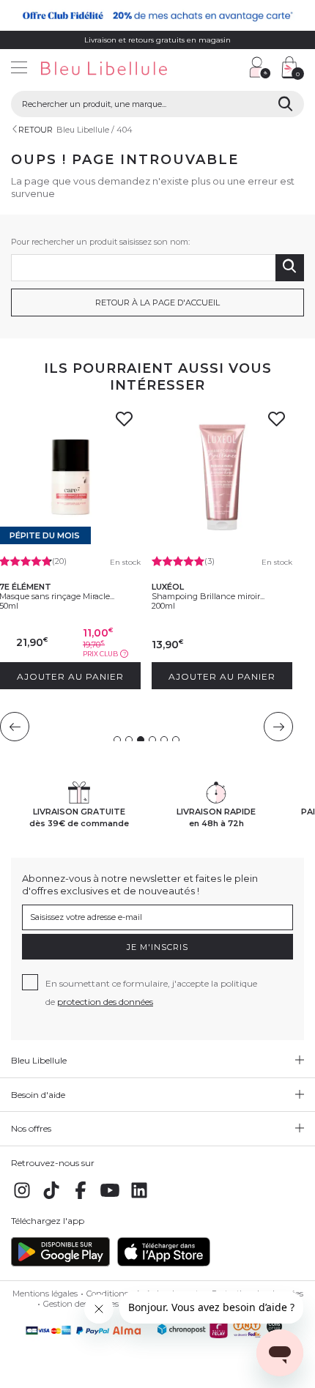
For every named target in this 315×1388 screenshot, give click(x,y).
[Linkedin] (139, 1198)
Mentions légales (45, 1293)
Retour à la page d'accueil (157, 302)
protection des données (105, 1001)
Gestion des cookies (81, 1304)
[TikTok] (51, 1198)
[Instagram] (22, 1198)
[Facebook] (81, 1198)
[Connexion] (260, 67)
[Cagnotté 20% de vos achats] (157, 15)
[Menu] (19, 69)
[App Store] (163, 1263)
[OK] (289, 267)
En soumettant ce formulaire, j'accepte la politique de (151, 992)
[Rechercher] (285, 104)
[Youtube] (110, 1198)
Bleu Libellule (82, 130)
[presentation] (14, 726)
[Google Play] (60, 1263)
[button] (230, 69)
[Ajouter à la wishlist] (124, 423)
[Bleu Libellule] (121, 69)
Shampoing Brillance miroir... (208, 596)
